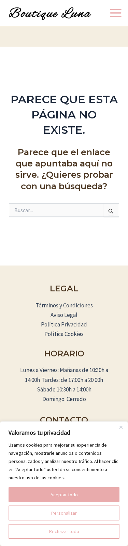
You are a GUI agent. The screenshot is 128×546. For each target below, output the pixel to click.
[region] (64, 483)
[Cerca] (121, 427)
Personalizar (64, 513)
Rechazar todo (64, 531)
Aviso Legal (64, 315)
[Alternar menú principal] (116, 13)
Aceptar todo (64, 495)
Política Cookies (64, 334)
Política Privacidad (64, 324)
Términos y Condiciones (64, 305)
